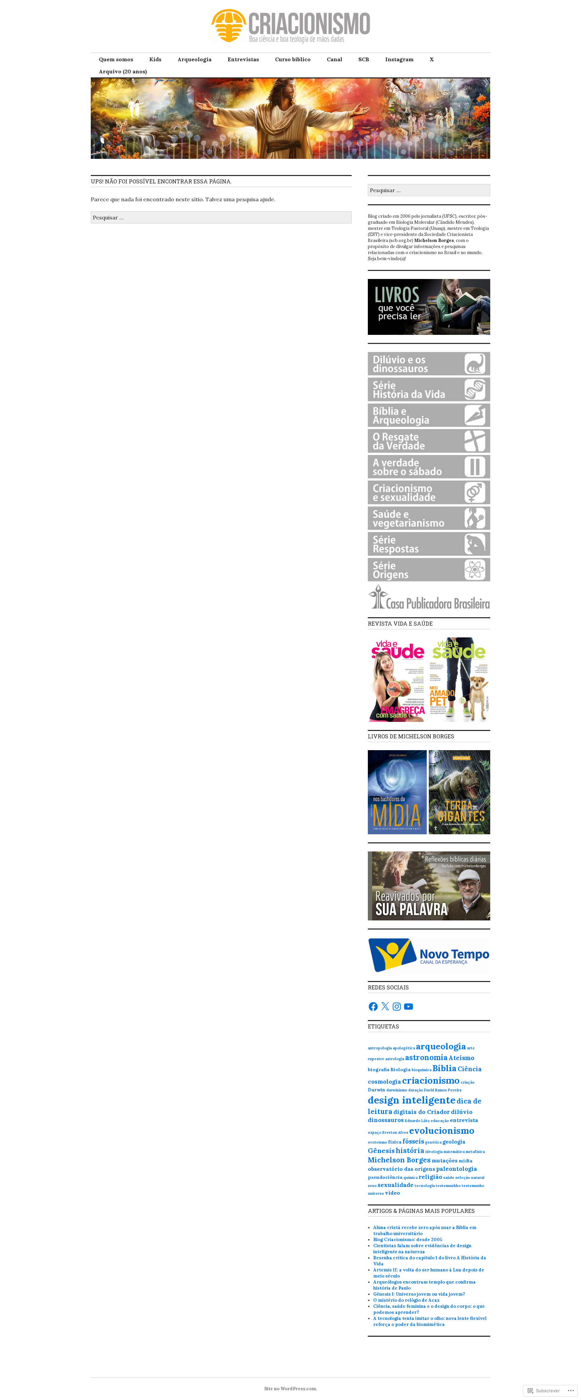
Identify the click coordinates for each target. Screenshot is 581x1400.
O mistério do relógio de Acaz (406, 1300)
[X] (385, 1006)
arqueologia (441, 1046)
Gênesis (381, 1150)
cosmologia (384, 1081)
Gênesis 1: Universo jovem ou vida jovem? (419, 1294)
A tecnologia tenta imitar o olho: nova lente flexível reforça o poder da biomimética (430, 1321)
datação (415, 1090)
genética (433, 1142)
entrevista (464, 1120)
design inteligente (412, 1099)
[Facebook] (373, 1006)
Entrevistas (243, 59)
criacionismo (431, 1080)
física (394, 1142)
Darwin (376, 1090)
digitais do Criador (421, 1112)
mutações (445, 1160)
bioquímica (421, 1070)
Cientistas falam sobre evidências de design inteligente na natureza (422, 1249)
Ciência (470, 1069)
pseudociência (385, 1177)
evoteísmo (377, 1142)
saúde (448, 1177)
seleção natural (470, 1177)
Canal (334, 59)
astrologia (394, 1058)
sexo (372, 1185)
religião (430, 1177)
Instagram (399, 59)
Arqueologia (194, 59)
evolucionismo (441, 1130)
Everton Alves (395, 1132)
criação (467, 1082)
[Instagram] (396, 1006)
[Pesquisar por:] (221, 217)
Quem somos (116, 59)
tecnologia (425, 1185)
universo (376, 1193)
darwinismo (396, 1090)
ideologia (433, 1151)
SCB (363, 59)
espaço (374, 1132)
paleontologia (456, 1168)
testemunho (473, 1185)
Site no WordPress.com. (290, 1389)
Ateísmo (461, 1058)
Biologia (400, 1069)
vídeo (392, 1192)
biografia (378, 1069)
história (410, 1150)
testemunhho (448, 1185)
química (410, 1177)
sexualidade (396, 1185)
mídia (465, 1161)
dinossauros (386, 1120)
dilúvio (461, 1112)
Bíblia (444, 1068)
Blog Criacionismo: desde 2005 (407, 1239)
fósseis (413, 1141)
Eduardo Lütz (417, 1120)
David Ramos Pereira (442, 1090)
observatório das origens (401, 1168)
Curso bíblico (293, 59)
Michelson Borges (399, 1159)
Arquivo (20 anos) (123, 71)
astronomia (426, 1057)
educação (440, 1120)
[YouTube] (408, 1006)
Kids (155, 59)
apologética (404, 1048)
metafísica (475, 1151)
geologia (453, 1141)
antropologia (380, 1048)
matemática (454, 1151)
